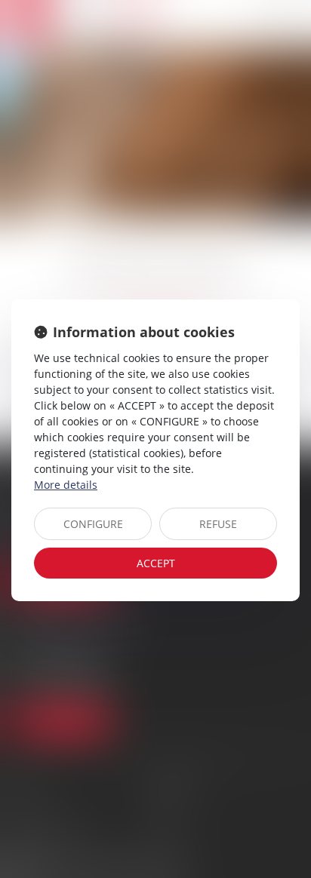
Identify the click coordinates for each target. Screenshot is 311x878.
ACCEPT (156, 563)
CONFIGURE (93, 524)
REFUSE (218, 524)
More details (65, 484)
